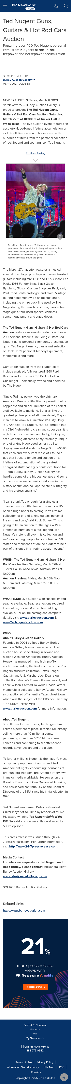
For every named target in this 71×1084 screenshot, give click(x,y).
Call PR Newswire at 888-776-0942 (36, 1049)
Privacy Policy (45, 1062)
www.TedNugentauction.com (23, 622)
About (35, 1033)
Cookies (36, 1072)
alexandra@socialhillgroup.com (25, 876)
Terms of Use (24, 1062)
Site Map (49, 1067)
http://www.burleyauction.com (24, 910)
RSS (61, 1067)
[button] (35, 200)
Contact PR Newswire (35, 1025)
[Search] (66, 6)
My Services (33, 1038)
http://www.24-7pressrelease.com (33, 846)
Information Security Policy (23, 1067)
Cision (42, 1078)
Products (35, 1029)
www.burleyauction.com (37, 617)
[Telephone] (56, 6)
